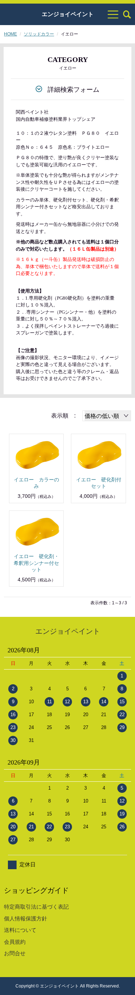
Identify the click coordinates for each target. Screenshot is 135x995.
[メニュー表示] (113, 14)
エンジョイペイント (68, 14)
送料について (20, 930)
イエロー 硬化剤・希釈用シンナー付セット (36, 562)
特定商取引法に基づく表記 (36, 907)
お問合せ (15, 953)
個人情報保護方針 (25, 918)
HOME (10, 34)
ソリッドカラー (39, 34)
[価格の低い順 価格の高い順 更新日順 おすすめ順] (106, 415)
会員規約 (15, 942)
